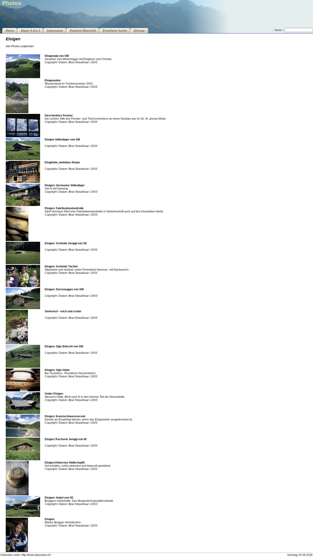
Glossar (139, 30)
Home (10, 30)
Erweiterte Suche (115, 30)
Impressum (55, 30)
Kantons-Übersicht (83, 30)
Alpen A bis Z (30, 30)
